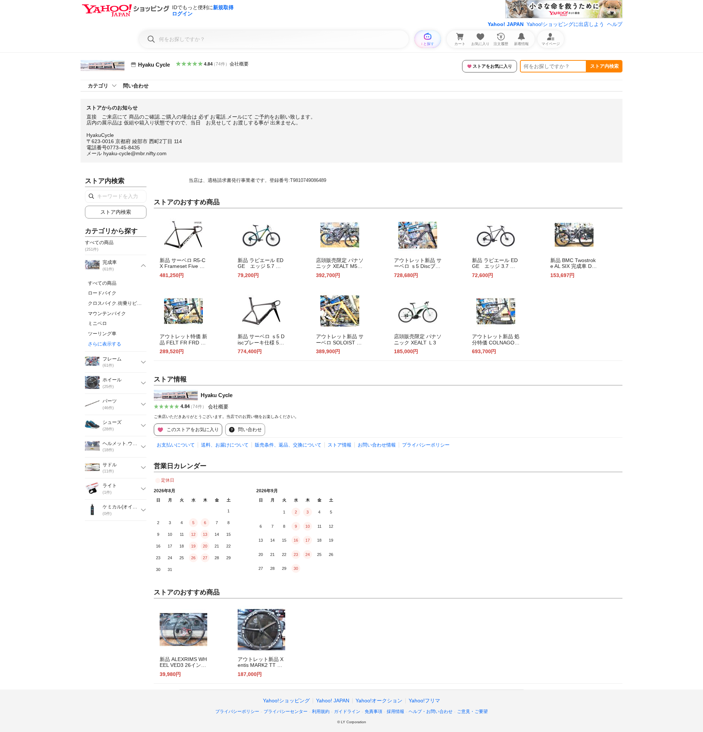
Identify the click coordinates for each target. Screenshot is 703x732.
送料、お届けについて (225, 445)
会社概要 (239, 64)
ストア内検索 (604, 66)
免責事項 (373, 711)
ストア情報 (340, 445)
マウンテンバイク (107, 313)
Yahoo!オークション (379, 700)
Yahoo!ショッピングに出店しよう (565, 24)
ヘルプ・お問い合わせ (431, 711)
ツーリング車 (102, 333)
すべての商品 (102, 283)
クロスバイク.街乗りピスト (117, 303)
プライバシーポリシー (426, 445)
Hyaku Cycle (217, 395)
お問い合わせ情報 (377, 445)
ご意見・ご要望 (472, 711)
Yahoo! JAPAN (506, 24)
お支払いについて (176, 445)
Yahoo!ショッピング (286, 700)
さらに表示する (104, 344)
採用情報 (395, 711)
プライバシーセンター (286, 711)
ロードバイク (102, 293)
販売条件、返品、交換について (288, 445)
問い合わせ (136, 86)
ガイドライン (347, 711)
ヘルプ (614, 24)
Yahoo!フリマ (424, 700)
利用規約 (321, 711)
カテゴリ (98, 86)
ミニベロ (97, 323)
